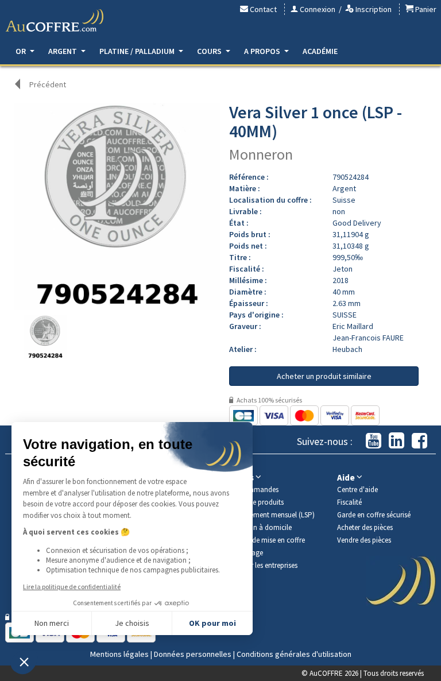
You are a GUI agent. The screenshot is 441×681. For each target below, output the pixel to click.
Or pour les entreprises (263, 565)
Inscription (373, 9)
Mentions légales (119, 654)
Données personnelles (192, 654)
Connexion (316, 9)
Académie (320, 51)
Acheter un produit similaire (324, 376)
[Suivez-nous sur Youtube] (373, 441)
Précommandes (253, 489)
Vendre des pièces (364, 540)
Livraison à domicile (260, 527)
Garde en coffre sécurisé (374, 515)
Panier (424, 9)
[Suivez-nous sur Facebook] (419, 441)
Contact (262, 9)
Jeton (342, 269)
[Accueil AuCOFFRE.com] (54, 20)
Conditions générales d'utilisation (294, 654)
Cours (210, 51)
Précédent (47, 84)
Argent (63, 51)
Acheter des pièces (365, 527)
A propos (263, 51)
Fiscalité (349, 502)
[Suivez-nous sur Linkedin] (396, 441)
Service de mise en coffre (267, 540)
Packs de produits (256, 502)
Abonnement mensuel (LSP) (272, 515)
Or (22, 51)
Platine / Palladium (137, 51)
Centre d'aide (357, 489)
